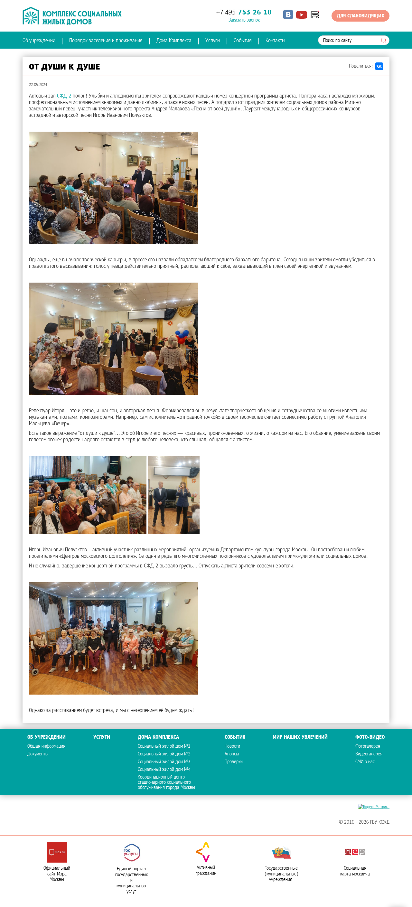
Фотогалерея (367, 746)
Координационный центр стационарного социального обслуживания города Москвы (166, 782)
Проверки (234, 761)
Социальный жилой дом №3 (164, 761)
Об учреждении (39, 41)
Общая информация (46, 746)
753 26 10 (244, 12)
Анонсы (232, 754)
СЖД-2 (64, 96)
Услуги (212, 41)
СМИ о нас (365, 761)
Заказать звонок (244, 20)
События (243, 41)
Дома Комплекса (174, 41)
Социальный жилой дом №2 (164, 754)
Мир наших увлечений (300, 737)
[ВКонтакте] (379, 66)
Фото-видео (370, 737)
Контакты (275, 41)
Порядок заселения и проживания (106, 41)
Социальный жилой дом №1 (164, 746)
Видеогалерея (368, 754)
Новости (232, 746)
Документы (37, 754)
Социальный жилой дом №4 (164, 769)
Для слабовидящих (360, 16)
